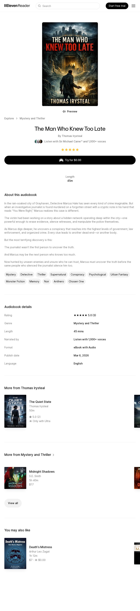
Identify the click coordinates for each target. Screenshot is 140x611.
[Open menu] (133, 6)
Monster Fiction (15, 281)
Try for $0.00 (73, 160)
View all (13, 503)
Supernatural (58, 274)
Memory (34, 281)
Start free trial (117, 5)
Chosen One (76, 281)
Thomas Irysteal (72, 135)
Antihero (59, 281)
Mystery (11, 274)
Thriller (41, 274)
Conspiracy (77, 274)
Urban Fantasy (119, 274)
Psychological (97, 274)
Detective (27, 274)
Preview (72, 111)
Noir (46, 281)
